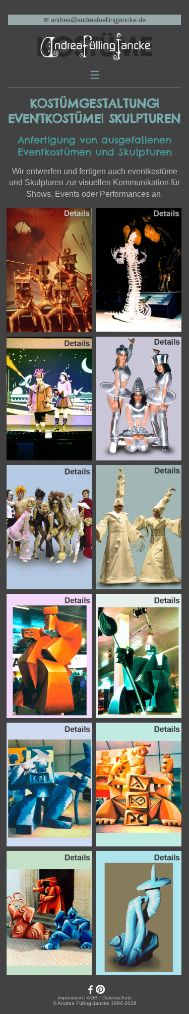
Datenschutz (117, 997)
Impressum (70, 997)
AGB (92, 997)
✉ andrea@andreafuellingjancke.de (94, 20)
